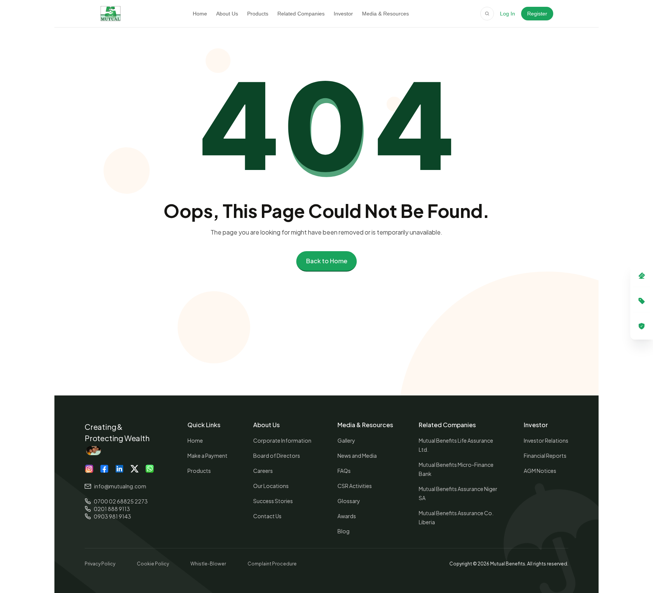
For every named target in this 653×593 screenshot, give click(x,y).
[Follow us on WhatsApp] (145, 468)
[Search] (487, 13)
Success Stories (273, 500)
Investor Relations (546, 440)
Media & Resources (385, 14)
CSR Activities (354, 485)
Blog (343, 531)
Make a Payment (207, 455)
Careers (263, 470)
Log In (507, 14)
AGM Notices (540, 470)
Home (200, 14)
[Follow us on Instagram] (89, 468)
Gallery (346, 440)
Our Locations (271, 485)
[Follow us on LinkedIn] (117, 468)
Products (257, 14)
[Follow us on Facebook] (103, 468)
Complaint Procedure (272, 564)
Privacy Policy (100, 564)
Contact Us (267, 516)
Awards (346, 516)
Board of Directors (276, 455)
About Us (227, 14)
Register (537, 14)
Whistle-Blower (208, 564)
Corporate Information (282, 440)
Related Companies (301, 14)
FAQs (344, 470)
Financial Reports (545, 455)
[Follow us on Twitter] (131, 468)
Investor (343, 14)
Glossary (348, 500)
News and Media (357, 455)
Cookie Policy (153, 564)
